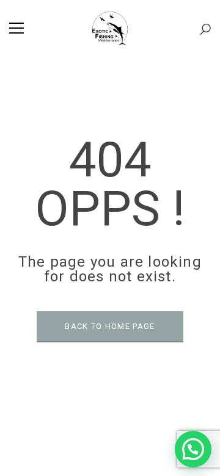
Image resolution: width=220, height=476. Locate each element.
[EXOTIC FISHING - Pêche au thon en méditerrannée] (110, 28)
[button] (193, 449)
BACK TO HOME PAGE (110, 326)
